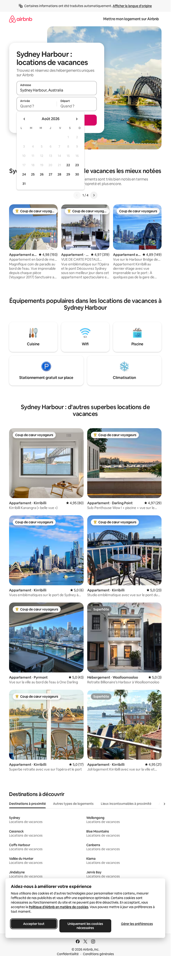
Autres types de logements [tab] (73, 804)
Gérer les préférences (137, 924)
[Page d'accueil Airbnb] (20, 19)
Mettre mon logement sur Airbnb (131, 19)
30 (77, 174)
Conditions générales (98, 954)
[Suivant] (93, 195)
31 (24, 184)
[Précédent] (77, 195)
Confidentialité (68, 954)
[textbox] (36, 106)
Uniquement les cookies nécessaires (85, 926)
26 (42, 174)
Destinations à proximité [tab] (27, 804)
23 (77, 165)
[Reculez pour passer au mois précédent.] (24, 119)
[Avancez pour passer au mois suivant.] (76, 119)
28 (59, 174)
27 (50, 174)
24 (24, 174)
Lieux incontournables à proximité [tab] (126, 804)
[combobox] (56, 90)
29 (68, 174)
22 (68, 165)
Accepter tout (33, 924)
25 (33, 174)
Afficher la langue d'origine (132, 6)
